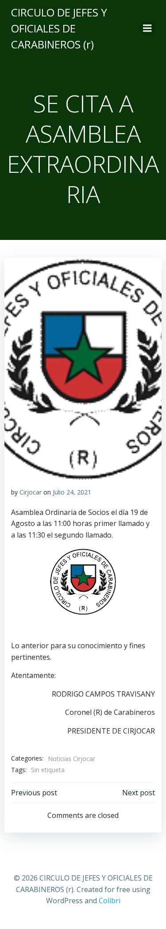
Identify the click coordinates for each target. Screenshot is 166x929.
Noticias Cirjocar (71, 758)
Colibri (109, 900)
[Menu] (147, 28)
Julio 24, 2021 (72, 492)
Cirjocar (30, 492)
